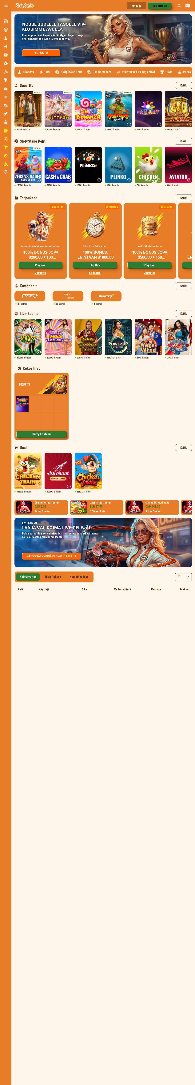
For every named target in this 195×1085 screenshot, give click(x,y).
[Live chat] (188, 6)
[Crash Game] (6, 114)
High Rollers (53, 577)
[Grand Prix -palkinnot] (6, 21)
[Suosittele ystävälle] (6, 164)
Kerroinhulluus (79, 577)
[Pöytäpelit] (6, 105)
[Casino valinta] (6, 63)
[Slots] (6, 80)
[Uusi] (6, 46)
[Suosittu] (6, 38)
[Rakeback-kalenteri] (6, 139)
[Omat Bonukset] (6, 130)
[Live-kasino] (6, 97)
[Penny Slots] (6, 88)
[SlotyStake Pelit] (6, 55)
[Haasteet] (6, 30)
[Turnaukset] (6, 147)
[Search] (179, 6)
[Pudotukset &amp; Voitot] (6, 72)
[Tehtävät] (6, 156)
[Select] (183, 577)
